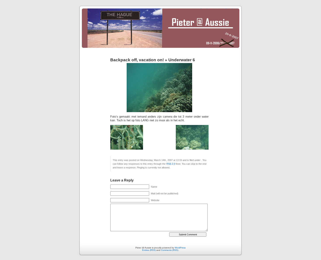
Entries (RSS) (149, 250)
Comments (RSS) (169, 250)
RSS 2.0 (170, 163)
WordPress (180, 247)
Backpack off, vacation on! (137, 60)
